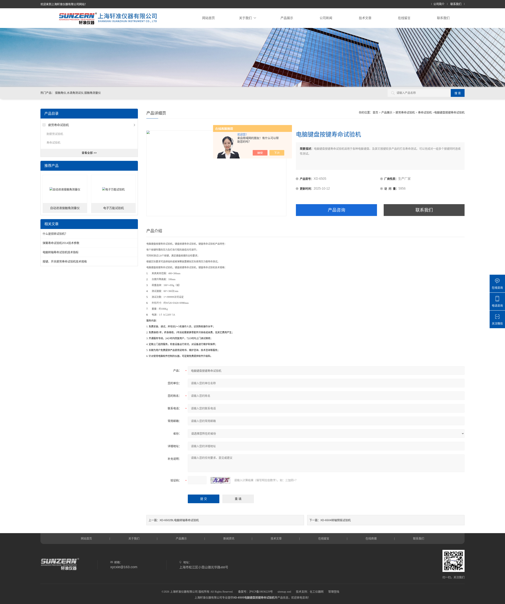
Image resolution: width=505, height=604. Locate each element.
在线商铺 (371, 538)
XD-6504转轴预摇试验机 (335, 520)
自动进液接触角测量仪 (65, 208)
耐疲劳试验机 (55, 133)
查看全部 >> (89, 152)
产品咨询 (336, 210)
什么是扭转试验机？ (55, 233)
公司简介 (438, 4)
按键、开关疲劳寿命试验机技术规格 (65, 261)
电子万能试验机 (113, 208)
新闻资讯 (228, 538)
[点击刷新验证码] (220, 480)
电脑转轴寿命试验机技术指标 (61, 252)
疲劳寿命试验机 (58, 125)
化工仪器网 (317, 591)
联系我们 (455, 4)
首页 (375, 112)
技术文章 (365, 18)
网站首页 (208, 18)
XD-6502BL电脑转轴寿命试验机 (179, 520)
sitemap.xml (284, 591)
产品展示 (287, 18)
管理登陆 (333, 591)
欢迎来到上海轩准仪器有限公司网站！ (63, 4)
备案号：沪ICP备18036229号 (255, 591)
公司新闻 (326, 18)
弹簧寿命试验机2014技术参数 (61, 243)
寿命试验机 (53, 142)
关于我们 (245, 18)
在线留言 (404, 18)
